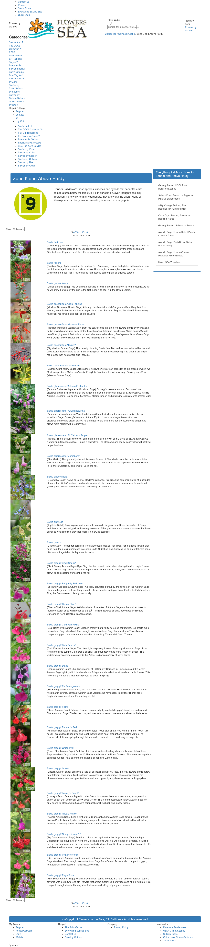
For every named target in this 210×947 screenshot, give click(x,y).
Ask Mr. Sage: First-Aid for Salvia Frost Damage (175, 243)
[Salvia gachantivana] (20, 291)
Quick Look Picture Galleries (178, 937)
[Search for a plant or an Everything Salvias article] (137, 27)
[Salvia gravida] (20, 550)
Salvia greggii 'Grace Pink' (60, 747)
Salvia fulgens (54, 262)
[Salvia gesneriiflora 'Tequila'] (20, 353)
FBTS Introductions (28, 132)
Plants (21, 5)
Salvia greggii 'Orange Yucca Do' (64, 834)
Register (20, 111)
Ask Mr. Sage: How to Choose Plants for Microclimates (173, 254)
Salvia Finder (25, 8)
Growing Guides (73, 937)
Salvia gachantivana (57, 283)
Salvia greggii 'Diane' (58, 665)
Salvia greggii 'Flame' (58, 706)
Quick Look (24, 14)
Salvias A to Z (25, 126)
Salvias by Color (26, 152)
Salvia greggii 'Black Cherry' (61, 562)
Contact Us (70, 933)
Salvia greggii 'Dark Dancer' (61, 645)
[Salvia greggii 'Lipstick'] (22, 778)
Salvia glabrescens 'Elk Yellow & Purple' (67, 435)
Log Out (20, 121)
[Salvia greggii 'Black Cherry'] (20, 571)
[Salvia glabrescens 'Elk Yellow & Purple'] (20, 443)
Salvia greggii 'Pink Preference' (63, 854)
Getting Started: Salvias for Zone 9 (176, 225)
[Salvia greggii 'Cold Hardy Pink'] (20, 633)
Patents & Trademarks (174, 927)
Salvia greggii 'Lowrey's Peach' (63, 793)
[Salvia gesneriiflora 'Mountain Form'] (20, 332)
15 (83, 232)
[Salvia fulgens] (20, 271)
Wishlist (19, 937)
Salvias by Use (25, 162)
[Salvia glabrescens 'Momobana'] (20, 464)
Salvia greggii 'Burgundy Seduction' (65, 583)
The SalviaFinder (74, 927)
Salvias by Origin (26, 165)
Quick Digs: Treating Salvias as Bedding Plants (174, 217)
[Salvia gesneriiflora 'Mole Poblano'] (20, 312)
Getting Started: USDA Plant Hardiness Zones (172, 187)
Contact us (23, 1)
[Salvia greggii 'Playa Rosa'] (22, 885)
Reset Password (24, 930)
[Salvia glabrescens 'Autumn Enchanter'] (22, 396)
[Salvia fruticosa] (20, 250)
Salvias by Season (27, 155)
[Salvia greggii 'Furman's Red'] (20, 735)
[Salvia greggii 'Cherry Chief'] (20, 612)
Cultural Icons (170, 933)
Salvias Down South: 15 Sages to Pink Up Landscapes (175, 197)
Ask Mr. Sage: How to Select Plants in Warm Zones (176, 233)
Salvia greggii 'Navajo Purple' (62, 813)
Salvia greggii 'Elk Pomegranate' (63, 686)
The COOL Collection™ (30, 129)
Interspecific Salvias (28, 139)
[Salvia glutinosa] (20, 530)
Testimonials (169, 940)
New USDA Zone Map (169, 262)
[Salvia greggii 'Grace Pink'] (20, 756)
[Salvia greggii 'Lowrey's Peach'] (20, 801)
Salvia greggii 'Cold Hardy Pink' (63, 624)
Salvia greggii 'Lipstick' (58, 768)
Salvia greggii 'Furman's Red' (62, 727)
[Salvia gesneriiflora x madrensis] (20, 373)
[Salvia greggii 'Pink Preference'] (20, 863)
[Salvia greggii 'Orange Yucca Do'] (20, 842)
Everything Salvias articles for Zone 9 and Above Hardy (175, 174)
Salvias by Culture (27, 159)
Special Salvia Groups (29, 142)
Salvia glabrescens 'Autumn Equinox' (66, 410)
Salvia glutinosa (55, 521)
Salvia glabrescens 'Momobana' (63, 455)
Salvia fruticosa (55, 242)
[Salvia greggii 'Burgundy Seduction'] (20, 591)
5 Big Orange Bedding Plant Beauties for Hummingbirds (172, 207)
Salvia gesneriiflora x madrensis (63, 365)
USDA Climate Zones (174, 930)
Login (18, 933)
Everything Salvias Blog (30, 11)
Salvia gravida (54, 542)
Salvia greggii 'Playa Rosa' (60, 875)
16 (86, 232)
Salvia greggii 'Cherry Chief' (61, 604)
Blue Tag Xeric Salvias (29, 145)
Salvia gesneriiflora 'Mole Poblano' (65, 303)
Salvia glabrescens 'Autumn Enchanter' (67, 386)
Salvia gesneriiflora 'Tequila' (61, 345)
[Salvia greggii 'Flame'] (20, 715)
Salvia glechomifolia (57, 476)
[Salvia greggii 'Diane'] (20, 674)
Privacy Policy (121, 927)
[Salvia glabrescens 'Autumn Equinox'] (22, 421)
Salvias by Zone (26, 149)
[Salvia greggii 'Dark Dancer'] (20, 653)
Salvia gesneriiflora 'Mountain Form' (65, 324)
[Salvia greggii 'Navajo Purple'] (20, 822)
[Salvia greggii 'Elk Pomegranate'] (20, 694)
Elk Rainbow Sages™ (29, 136)
